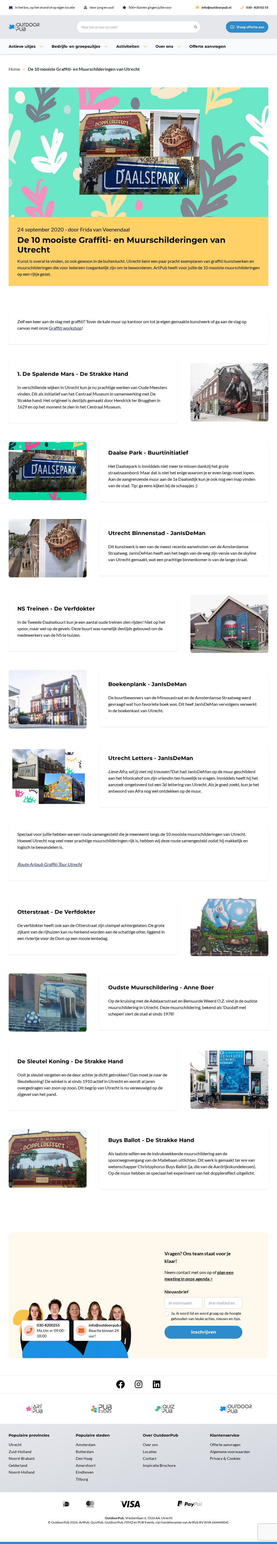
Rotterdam (85, 1451)
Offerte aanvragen (225, 1444)
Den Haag (84, 1458)
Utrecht (15, 1444)
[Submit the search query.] (195, 27)
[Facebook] (121, 1385)
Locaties (150, 1451)
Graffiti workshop (65, 327)
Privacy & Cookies (225, 1458)
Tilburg (82, 1479)
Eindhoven (85, 1472)
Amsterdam (85, 1444)
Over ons (150, 1444)
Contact (149, 1458)
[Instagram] (139, 1385)
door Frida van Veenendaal (99, 229)
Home (14, 68)
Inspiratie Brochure (159, 1465)
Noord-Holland (22, 1472)
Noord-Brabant (22, 1458)
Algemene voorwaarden (230, 1451)
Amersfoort (85, 1465)
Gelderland (18, 1465)
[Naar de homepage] (36, 27)
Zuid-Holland (20, 1451)
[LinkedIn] (156, 1385)
